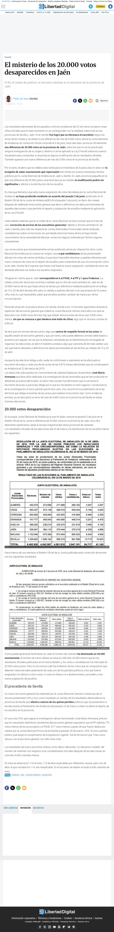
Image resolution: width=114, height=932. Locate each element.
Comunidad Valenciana (63, 12)
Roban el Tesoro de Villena (103, 1)
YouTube (54, 927)
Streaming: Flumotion (68, 922)
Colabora (100, 6)
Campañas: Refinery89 (32, 922)
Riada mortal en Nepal (77, 1)
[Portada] (56, 6)
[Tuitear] (80, 101)
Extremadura (82, 12)
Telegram (69, 927)
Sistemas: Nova (83, 922)
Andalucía (10, 12)
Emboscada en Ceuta (19, 1)
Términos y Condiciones (49, 918)
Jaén (22, 775)
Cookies (68, 918)
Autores (98, 918)
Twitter (45, 927)
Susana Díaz (47, 775)
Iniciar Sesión (110, 6)
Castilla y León (43, 12)
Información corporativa (23, 918)
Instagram (50, 927)
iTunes (74, 927)
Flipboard (64, 927)
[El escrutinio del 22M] (57, 491)
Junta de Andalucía (33, 775)
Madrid (20, 12)
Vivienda (89, 1)
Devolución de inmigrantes (37, 1)
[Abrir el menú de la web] (19, 6)
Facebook (40, 927)
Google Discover (59, 927)
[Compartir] (75, 101)
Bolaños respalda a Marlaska (58, 1)
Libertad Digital (57, 911)
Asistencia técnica (83, 918)
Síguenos (104, 101)
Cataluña (95, 12)
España (8, 57)
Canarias (30, 12)
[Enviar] (85, 101)
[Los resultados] (57, 606)
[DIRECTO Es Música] (91, 6)
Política (105, 12)
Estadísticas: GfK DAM (50, 922)
